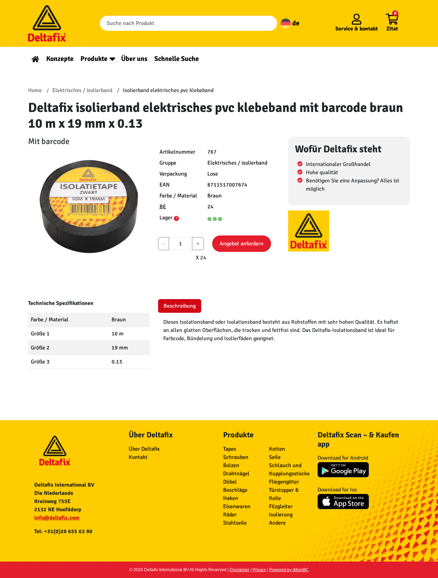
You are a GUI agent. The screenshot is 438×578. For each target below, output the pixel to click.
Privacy (259, 569)
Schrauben (235, 457)
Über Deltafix (144, 449)
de (295, 23)
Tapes (229, 449)
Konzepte (60, 58)
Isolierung (281, 514)
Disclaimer (239, 569)
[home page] (35, 58)
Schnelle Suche (176, 58)
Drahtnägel (236, 473)
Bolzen (231, 465)
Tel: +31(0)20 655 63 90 (63, 531)
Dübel (230, 481)
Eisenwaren (236, 506)
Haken (230, 498)
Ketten (277, 449)
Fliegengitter (284, 481)
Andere (277, 522)
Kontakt (138, 457)
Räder (230, 514)
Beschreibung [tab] (180, 306)
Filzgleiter (281, 506)
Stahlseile (235, 522)
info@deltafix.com (56, 517)
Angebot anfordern (241, 243)
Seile (275, 457)
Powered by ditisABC (289, 569)
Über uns (134, 58)
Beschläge (235, 490)
